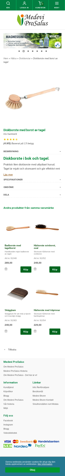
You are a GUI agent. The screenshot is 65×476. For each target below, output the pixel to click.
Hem (5, 58)
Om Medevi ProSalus (13, 367)
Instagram (8, 425)
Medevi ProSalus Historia (15, 371)
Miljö (5, 408)
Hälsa (14, 58)
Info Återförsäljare (41, 387)
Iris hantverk (10, 134)
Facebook (8, 420)
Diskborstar (25, 58)
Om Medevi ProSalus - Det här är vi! (20, 375)
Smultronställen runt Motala (45, 404)
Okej (32, 470)
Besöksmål (38, 391)
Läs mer (8, 174)
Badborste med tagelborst (13, 246)
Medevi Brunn (39, 396)
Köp (25, 269)
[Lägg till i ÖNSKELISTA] (6, 268)
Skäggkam (10, 310)
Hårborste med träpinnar (47, 310)
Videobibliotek (10, 433)
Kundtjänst (8, 387)
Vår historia (8, 404)
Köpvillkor (8, 391)
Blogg (6, 396)
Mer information (45, 464)
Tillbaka (11, 349)
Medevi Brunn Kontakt (43, 400)
